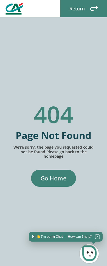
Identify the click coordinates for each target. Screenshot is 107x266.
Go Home (53, 178)
